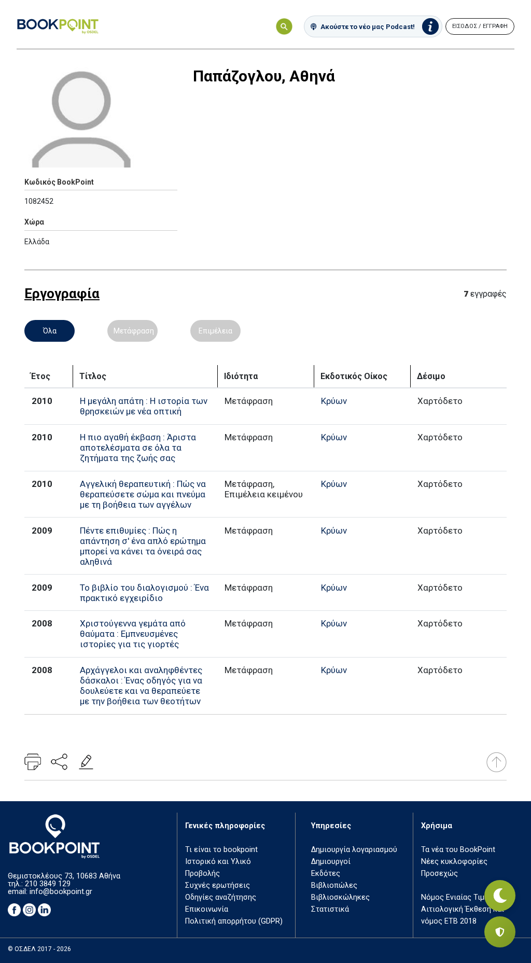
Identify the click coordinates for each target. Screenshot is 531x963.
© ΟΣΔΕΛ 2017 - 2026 (39, 949)
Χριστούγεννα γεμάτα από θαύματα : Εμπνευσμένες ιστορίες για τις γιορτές (133, 633)
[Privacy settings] (499, 931)
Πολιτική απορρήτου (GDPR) (234, 921)
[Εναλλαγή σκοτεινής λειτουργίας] (499, 895)
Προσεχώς (439, 873)
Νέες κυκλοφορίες (454, 861)
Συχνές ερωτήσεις (217, 885)
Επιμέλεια (215, 331)
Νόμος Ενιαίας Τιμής (457, 897)
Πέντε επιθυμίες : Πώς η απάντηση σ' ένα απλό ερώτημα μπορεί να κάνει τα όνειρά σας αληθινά (143, 546)
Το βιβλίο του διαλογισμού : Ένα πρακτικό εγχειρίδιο (144, 592)
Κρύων (334, 401)
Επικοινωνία (206, 909)
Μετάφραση (134, 331)
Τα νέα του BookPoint (458, 849)
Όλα (50, 331)
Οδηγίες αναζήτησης (220, 897)
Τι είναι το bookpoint (221, 849)
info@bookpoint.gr (61, 891)
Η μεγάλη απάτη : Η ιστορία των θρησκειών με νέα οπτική (143, 406)
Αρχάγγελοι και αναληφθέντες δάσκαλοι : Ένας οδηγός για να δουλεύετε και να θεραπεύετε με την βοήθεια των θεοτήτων (141, 685)
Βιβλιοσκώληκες (340, 897)
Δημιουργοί (331, 861)
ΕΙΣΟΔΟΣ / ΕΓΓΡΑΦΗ (480, 26)
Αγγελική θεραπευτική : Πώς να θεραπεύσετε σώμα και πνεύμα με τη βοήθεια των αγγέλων (143, 494)
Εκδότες (325, 873)
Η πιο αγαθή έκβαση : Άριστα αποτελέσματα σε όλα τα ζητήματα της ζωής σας (138, 447)
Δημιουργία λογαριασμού (354, 849)
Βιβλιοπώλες (334, 885)
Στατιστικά (330, 909)
